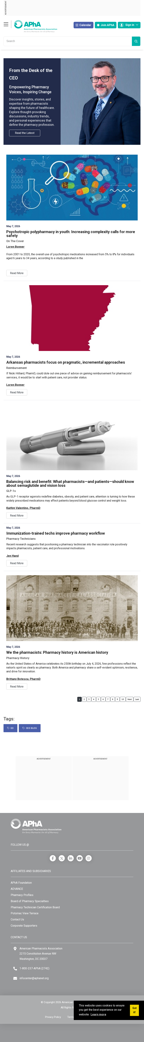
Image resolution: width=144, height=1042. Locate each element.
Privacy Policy (53, 1017)
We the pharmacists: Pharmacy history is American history (57, 652)
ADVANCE (17, 889)
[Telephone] (15, 968)
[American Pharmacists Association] (30, 26)
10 (123, 699)
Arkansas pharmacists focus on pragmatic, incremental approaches (65, 362)
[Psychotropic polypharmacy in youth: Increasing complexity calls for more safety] (72, 187)
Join (107, 25)
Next (129, 699)
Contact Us (17, 919)
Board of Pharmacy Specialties (30, 901)
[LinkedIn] (71, 858)
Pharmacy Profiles (22, 895)
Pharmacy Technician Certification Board (35, 907)
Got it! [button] (134, 1010)
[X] (62, 858)
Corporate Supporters (24, 925)
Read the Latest (24, 133)
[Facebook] (53, 858)
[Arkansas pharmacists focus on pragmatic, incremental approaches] (72, 318)
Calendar (85, 25)
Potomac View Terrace (24, 913)
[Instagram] (89, 858)
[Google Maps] (15, 948)
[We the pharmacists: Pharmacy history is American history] (72, 608)
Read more (17, 273)
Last (137, 699)
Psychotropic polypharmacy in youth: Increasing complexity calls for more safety (70, 234)
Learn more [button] (98, 1014)
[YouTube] (80, 858)
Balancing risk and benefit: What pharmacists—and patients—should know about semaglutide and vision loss (70, 483)
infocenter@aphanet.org (34, 978)
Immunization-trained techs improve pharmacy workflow (55, 533)
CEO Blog (31, 728)
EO (11, 728)
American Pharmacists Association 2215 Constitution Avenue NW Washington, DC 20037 (40, 954)
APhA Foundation (21, 882)
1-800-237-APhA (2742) (34, 968)
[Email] (15, 978)
